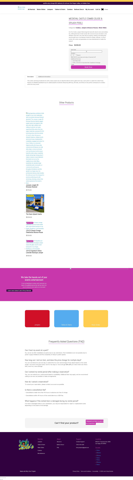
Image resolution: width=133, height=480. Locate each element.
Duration (73, 53)
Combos (70, 9)
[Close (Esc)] (5, 477)
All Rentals (31, 9)
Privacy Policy (76, 471)
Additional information (44, 76)
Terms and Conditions (86, 471)
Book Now (88, 67)
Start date (73, 49)
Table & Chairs (41, 444)
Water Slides (41, 9)
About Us (59, 441)
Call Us (97, 9)
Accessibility (95, 471)
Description (30, 76)
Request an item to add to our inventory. (94, 422)
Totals (72, 64)
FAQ (58, 447)
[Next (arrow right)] (2, 479)
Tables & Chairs (60, 9)
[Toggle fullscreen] (2, 477)
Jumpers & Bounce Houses (89, 28)
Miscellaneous (41, 453)
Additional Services (76, 59)
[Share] (3, 477)
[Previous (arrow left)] (0, 479)
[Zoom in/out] (0, 477)
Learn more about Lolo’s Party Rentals (19, 290)
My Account (90, 9)
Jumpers (50, 9)
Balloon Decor (79, 9)
